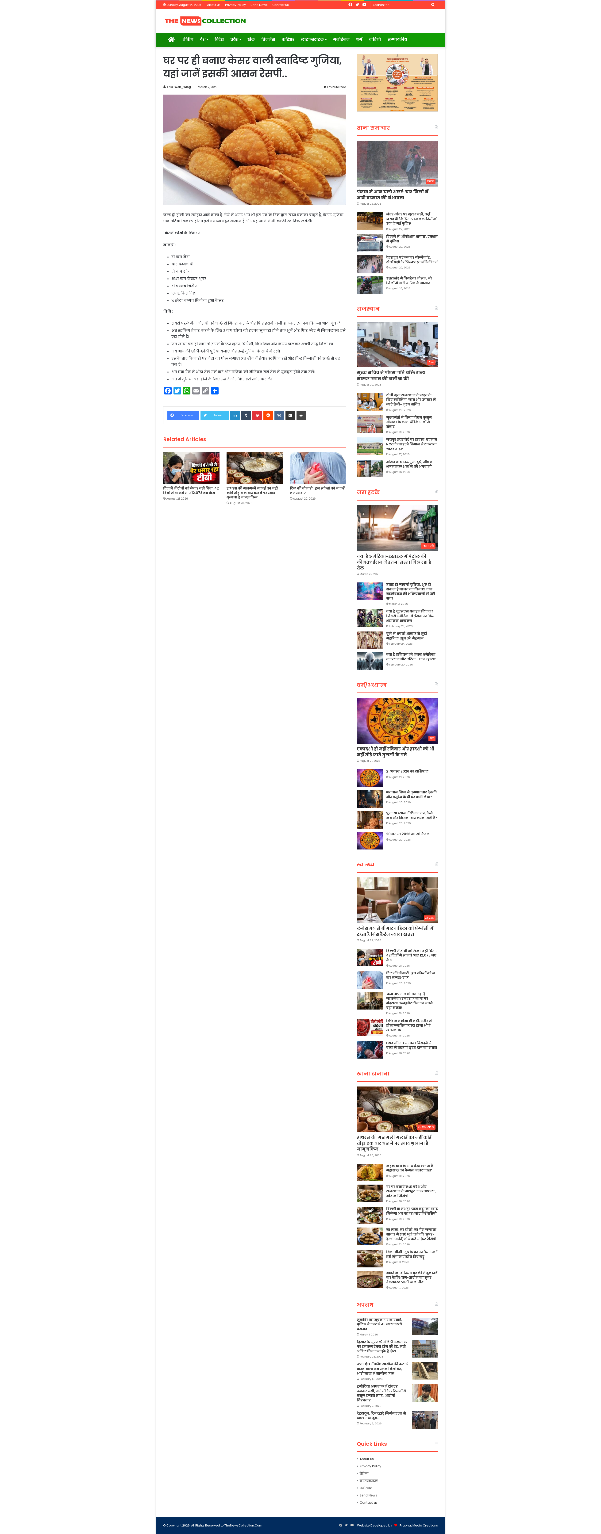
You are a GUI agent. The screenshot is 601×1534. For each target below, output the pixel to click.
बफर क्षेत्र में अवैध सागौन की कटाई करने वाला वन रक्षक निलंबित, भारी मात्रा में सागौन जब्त (382, 1369)
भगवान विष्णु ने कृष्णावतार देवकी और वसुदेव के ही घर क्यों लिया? (411, 794)
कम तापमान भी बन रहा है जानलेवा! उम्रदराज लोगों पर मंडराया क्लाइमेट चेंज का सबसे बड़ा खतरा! (409, 1001)
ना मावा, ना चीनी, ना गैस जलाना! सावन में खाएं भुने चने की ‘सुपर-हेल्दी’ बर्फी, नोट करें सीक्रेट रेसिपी (411, 1234)
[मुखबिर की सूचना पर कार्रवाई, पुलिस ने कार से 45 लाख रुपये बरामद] (425, 1326)
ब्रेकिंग (188, 39)
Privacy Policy (235, 5)
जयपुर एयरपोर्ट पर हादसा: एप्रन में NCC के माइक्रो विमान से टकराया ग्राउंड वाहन (411, 444)
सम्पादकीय (397, 39)
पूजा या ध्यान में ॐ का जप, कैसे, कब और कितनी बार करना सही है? (411, 815)
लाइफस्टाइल (312, 39)
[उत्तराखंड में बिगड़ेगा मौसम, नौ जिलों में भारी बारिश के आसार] (370, 285)
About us (213, 5)
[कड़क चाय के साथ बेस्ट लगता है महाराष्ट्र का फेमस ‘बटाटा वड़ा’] (370, 1172)
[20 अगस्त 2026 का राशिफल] (370, 840)
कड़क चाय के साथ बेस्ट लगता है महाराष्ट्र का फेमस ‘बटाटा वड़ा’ (409, 1168)
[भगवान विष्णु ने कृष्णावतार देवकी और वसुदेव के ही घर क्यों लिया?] (370, 799)
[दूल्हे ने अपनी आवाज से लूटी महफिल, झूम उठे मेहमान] (370, 640)
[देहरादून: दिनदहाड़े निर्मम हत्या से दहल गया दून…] (425, 1420)
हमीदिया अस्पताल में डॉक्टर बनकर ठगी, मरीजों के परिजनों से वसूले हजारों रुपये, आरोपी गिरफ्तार (381, 1393)
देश (202, 39)
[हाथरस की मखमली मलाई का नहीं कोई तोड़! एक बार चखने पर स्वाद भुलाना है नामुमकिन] (255, 468)
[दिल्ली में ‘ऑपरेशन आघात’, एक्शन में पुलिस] (370, 243)
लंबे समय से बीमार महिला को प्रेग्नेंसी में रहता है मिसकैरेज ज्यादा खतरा (395, 931)
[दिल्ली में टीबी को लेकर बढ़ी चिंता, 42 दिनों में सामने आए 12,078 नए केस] (191, 468)
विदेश (219, 39)
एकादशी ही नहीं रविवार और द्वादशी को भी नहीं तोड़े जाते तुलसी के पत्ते (395, 752)
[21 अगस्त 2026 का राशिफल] (370, 778)
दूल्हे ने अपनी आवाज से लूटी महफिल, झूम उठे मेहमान (406, 636)
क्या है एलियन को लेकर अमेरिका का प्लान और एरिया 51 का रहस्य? (411, 657)
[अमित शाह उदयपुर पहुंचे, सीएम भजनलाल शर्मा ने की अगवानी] (370, 468)
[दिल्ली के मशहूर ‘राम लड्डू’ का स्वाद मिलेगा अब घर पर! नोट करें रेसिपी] (370, 1215)
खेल (251, 39)
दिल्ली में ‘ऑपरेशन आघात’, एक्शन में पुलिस (412, 239)
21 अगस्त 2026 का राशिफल (407, 771)
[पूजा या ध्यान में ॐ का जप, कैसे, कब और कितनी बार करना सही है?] (370, 820)
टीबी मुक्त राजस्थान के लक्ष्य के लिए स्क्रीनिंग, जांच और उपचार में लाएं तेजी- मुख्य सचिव (411, 400)
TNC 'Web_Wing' (179, 87)
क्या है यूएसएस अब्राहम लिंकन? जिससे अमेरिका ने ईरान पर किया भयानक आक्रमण (411, 616)
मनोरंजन (341, 39)
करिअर (288, 39)
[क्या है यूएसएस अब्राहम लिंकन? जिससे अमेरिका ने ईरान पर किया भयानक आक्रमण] (370, 618)
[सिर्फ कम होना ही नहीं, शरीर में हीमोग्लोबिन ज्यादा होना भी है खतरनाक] (370, 1027)
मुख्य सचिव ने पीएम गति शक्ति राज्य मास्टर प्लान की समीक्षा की (391, 375)
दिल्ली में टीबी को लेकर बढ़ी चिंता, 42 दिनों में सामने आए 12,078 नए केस (191, 490)
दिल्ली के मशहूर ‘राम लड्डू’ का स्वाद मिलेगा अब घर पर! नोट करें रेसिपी (412, 1211)
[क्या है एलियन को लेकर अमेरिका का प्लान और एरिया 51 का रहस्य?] (370, 661)
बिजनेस (268, 39)
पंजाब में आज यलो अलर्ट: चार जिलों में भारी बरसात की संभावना (392, 195)
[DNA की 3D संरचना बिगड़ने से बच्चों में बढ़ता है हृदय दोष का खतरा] (370, 1050)
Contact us (280, 5)
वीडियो (375, 39)
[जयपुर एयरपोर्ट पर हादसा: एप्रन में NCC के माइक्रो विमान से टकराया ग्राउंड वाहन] (370, 446)
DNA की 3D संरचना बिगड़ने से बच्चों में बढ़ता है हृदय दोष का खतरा (411, 1045)
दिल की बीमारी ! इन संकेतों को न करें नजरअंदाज (317, 490)
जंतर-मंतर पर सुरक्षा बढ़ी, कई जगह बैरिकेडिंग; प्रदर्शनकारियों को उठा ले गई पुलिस (412, 219)
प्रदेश (234, 39)
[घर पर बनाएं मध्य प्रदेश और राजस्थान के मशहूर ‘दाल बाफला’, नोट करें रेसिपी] (370, 1193)
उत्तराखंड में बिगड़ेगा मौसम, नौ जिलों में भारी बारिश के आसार (409, 280)
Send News (259, 5)
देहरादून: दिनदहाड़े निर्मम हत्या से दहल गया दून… (381, 1415)
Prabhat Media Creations (419, 1525)
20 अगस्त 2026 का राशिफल (408, 834)
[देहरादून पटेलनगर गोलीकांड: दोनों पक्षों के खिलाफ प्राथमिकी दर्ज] (370, 264)
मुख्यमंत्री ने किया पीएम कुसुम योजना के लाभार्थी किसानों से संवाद (409, 422)
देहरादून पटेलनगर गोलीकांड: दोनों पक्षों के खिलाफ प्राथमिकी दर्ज (412, 259)
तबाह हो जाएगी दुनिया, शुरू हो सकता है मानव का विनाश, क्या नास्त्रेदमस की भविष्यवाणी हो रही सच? (410, 591)
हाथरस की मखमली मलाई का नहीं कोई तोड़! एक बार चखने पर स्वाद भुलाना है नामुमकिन (252, 493)
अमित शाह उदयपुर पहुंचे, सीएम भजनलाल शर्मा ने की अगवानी (409, 464)
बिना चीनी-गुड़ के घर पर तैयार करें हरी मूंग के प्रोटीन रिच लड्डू (411, 1254)
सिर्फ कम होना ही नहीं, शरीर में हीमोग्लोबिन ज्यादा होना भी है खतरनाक (409, 1025)
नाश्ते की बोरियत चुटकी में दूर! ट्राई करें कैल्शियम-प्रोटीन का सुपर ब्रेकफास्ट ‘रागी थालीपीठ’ (411, 1277)
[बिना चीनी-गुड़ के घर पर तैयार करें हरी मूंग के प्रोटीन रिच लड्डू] (370, 1258)
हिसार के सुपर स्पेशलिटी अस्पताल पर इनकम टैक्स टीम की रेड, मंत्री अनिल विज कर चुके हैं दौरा (382, 1347)
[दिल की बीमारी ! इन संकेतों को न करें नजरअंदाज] (318, 468)
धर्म (359, 39)
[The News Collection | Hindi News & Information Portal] (205, 21)
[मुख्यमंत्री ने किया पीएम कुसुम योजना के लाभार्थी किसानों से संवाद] (370, 424)
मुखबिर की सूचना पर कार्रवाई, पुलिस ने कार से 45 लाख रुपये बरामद (379, 1324)
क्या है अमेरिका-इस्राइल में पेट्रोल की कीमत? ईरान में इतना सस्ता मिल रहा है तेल (394, 562)
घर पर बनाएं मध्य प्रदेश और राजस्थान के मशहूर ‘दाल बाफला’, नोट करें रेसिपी (411, 1191)
